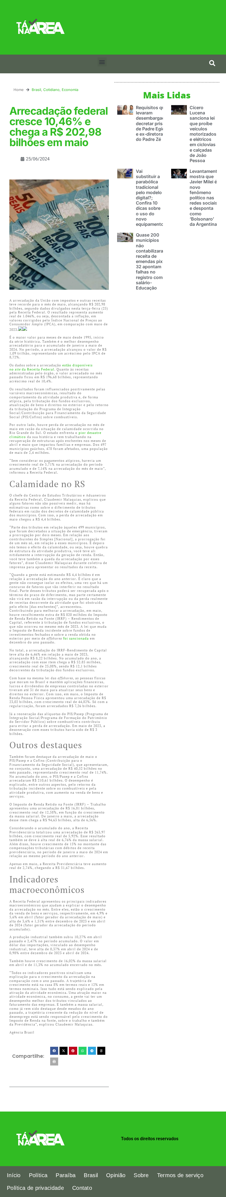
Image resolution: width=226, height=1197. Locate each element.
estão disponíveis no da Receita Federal (51, 367)
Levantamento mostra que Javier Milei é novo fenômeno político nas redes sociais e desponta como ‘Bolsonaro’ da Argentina (205, 197)
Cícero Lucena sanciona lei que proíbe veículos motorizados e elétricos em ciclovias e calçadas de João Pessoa (203, 134)
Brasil (36, 89)
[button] (102, 61)
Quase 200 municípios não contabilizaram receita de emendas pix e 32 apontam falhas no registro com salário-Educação (151, 261)
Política (38, 1175)
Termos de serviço (180, 1175)
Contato (82, 1188)
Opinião (115, 1175)
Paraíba (66, 1175)
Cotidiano (51, 89)
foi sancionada (76, 638)
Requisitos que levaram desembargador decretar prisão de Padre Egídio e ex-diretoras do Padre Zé (152, 123)
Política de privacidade (35, 1188)
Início (14, 1175)
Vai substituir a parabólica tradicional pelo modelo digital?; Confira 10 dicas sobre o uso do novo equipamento (150, 197)
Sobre (141, 1175)
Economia (70, 89)
